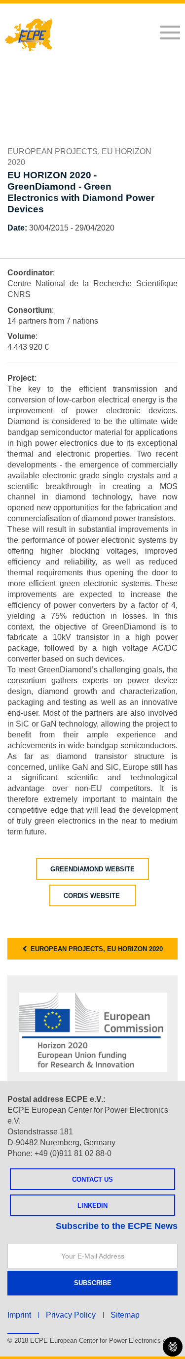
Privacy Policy (71, 1315)
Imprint (19, 1315)
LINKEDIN (92, 1205)
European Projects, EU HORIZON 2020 (95, 949)
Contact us (92, 1179)
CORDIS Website (93, 895)
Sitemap (125, 1315)
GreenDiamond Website (92, 869)
